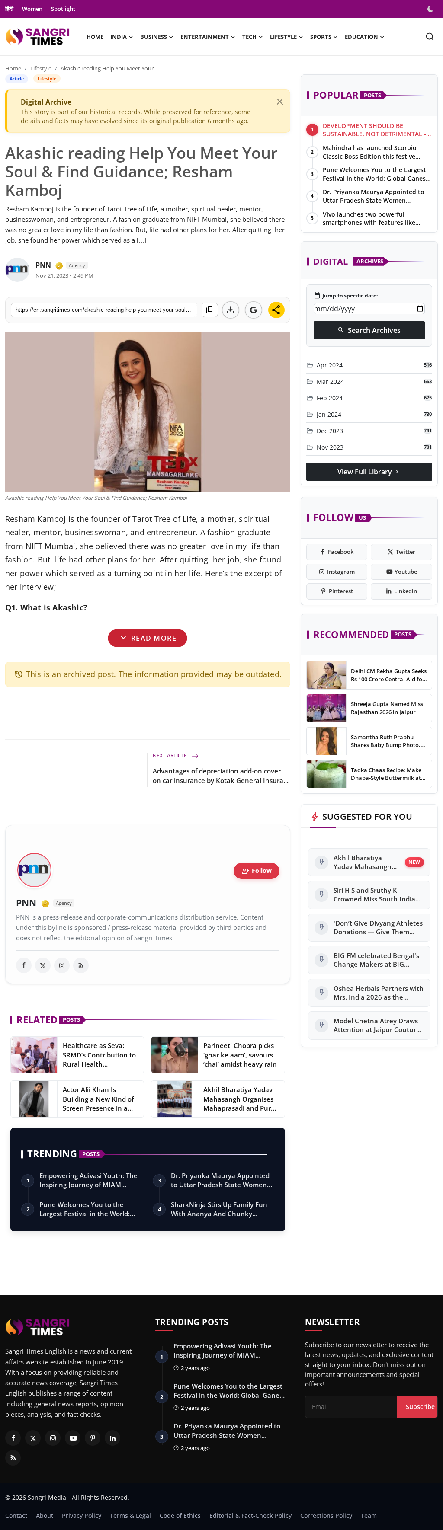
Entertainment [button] (204, 37)
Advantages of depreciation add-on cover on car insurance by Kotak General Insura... (221, 776)
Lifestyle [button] (283, 37)
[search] (430, 37)
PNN (43, 265)
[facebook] (24, 965)
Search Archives (369, 330)
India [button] (118, 37)
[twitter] (43, 965)
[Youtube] (72, 1438)
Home (95, 37)
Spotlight (63, 9)
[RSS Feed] (81, 965)
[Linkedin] (112, 1438)
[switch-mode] (431, 9)
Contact (16, 1515)
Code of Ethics (180, 1515)
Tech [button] (249, 37)
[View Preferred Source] (253, 310)
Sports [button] (320, 37)
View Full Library (369, 471)
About (44, 1515)
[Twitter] (33, 1438)
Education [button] (361, 37)
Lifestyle (40, 68)
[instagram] (62, 965)
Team (369, 1515)
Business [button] (153, 37)
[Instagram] (53, 1438)
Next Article (170, 755)
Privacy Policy (81, 1515)
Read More (147, 638)
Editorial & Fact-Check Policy (250, 1515)
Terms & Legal (130, 1515)
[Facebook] (13, 1438)
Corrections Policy (326, 1515)
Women (32, 9)
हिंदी (9, 9)
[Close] (280, 101)
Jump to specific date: (346, 296)
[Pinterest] (92, 1438)
